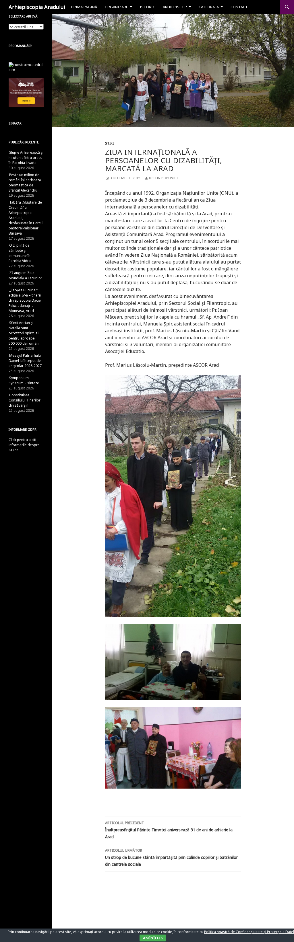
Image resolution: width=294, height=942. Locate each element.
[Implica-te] (26, 91)
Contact (239, 6)
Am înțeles (153, 938)
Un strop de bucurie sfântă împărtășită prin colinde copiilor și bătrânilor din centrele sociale (171, 857)
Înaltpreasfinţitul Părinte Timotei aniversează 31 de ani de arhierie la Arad (169, 829)
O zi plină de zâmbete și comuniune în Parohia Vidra (20, 253)
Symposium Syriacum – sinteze (24, 380)
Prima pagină (84, 6)
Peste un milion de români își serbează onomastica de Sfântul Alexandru (25, 182)
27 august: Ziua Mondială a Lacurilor (25, 275)
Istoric (147, 6)
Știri (109, 143)
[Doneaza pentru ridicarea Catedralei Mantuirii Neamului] (26, 67)
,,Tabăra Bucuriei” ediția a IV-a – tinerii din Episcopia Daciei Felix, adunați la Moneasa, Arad (25, 300)
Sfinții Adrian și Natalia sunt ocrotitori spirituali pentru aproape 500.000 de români (24, 333)
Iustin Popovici (163, 177)
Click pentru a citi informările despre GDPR (24, 445)
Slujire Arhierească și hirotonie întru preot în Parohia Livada (26, 157)
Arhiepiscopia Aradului (37, 6)
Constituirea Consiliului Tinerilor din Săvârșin (24, 400)
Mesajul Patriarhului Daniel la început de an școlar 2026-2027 (25, 360)
